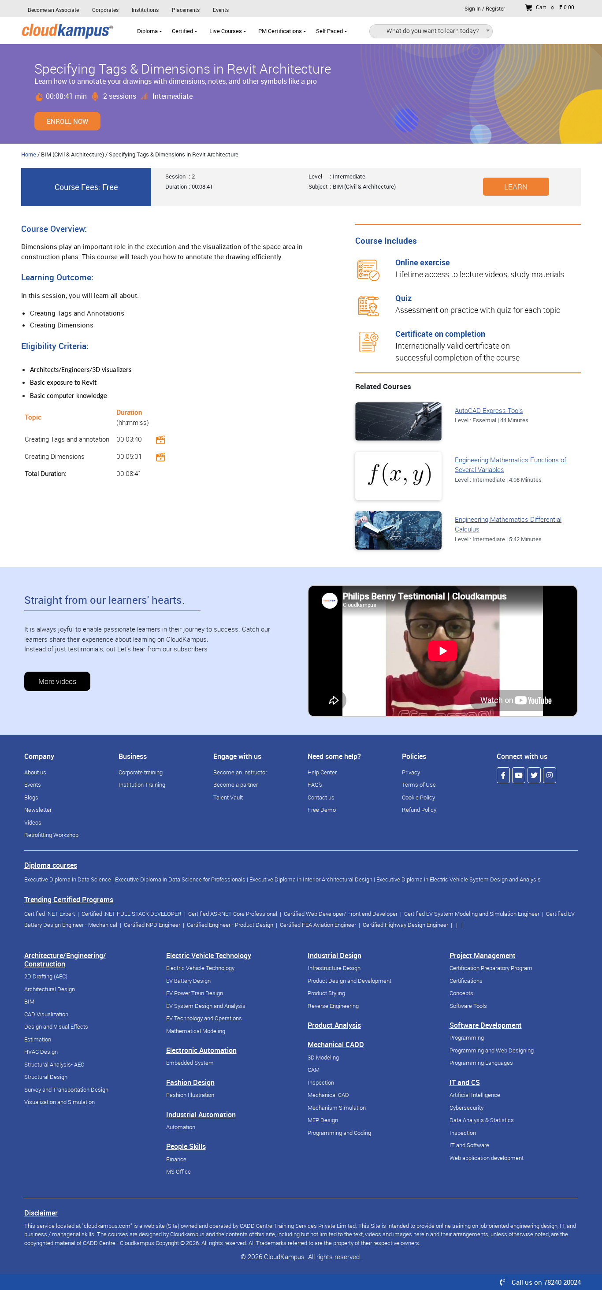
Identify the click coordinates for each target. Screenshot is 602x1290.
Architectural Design (49, 989)
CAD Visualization (46, 1014)
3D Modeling (323, 1057)
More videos (57, 681)
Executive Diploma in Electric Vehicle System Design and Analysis (458, 879)
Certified (183, 31)
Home (28, 154)
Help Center (322, 772)
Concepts (461, 993)
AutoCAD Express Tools (489, 410)
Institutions (145, 9)
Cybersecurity (466, 1108)
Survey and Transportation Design (66, 1089)
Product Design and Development (349, 981)
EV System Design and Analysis (205, 1006)
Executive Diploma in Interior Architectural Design (310, 879)
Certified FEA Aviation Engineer (318, 925)
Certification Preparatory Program (491, 968)
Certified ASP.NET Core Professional (232, 914)
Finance (176, 1159)
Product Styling (326, 993)
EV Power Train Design (194, 993)
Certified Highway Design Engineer (405, 925)
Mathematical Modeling (195, 1031)
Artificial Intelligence (475, 1095)
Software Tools (468, 1006)
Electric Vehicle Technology (200, 968)
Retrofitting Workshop (51, 835)
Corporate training (141, 772)
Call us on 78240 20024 (546, 1282)
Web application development (487, 1158)
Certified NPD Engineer (152, 925)
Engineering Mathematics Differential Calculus (508, 524)
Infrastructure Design (334, 968)
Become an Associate (53, 9)
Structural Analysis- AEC (54, 1064)
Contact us (321, 797)
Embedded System (190, 1063)
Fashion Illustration (190, 1095)
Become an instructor (240, 772)
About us (35, 772)
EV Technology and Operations (204, 1018)
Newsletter (38, 810)
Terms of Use (419, 784)
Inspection (321, 1082)
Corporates (105, 9)
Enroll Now (67, 121)
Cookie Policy (418, 797)
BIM (29, 1001)
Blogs (31, 797)
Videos (32, 822)
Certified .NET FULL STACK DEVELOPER (132, 914)
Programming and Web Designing (492, 1050)
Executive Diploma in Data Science (67, 879)
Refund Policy (419, 810)
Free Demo (322, 810)
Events (221, 9)
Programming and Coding (339, 1133)
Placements (186, 9)
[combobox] (431, 32)
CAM (314, 1070)
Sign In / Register (485, 8)
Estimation (37, 1039)
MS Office (178, 1171)
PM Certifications (280, 31)
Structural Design (45, 1077)
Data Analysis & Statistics (482, 1120)
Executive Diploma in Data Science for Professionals (180, 879)
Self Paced (330, 31)
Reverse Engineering (333, 1006)
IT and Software (469, 1145)
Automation (180, 1127)
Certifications (466, 981)
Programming (467, 1037)
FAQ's (315, 784)
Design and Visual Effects (56, 1026)
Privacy (411, 772)
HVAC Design (41, 1052)
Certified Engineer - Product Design (230, 925)
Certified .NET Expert (49, 914)
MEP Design (323, 1120)
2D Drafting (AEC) (45, 976)
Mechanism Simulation (337, 1108)
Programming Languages (481, 1063)
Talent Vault (228, 797)
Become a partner (235, 784)
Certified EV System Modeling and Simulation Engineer (471, 914)
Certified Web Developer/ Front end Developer (341, 914)
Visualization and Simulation (59, 1102)
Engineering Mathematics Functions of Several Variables (510, 464)
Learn (516, 187)
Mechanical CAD (328, 1095)
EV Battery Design (188, 981)
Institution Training (142, 784)
